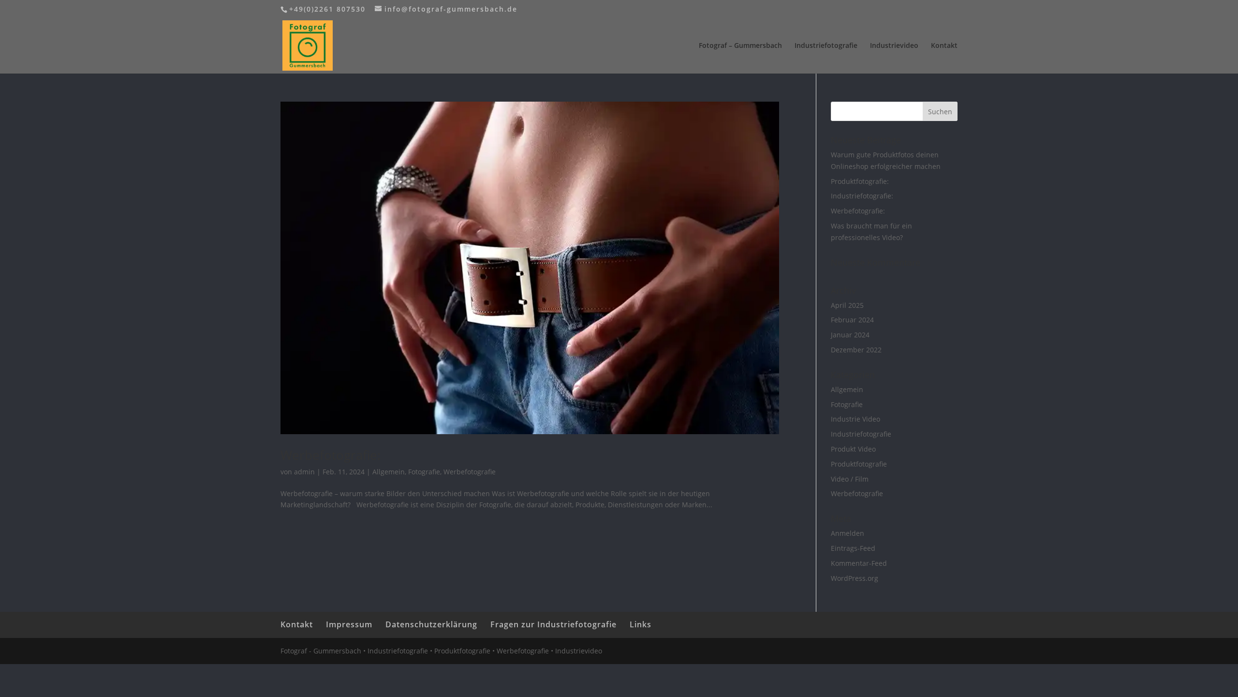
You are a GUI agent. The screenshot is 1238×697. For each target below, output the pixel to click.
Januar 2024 (850, 334)
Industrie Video (855, 419)
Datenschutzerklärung (431, 624)
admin (304, 471)
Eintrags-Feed (853, 548)
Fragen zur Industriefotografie (553, 624)
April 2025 (847, 305)
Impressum (349, 624)
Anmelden (847, 533)
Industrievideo (894, 46)
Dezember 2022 (856, 349)
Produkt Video (853, 449)
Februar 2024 (852, 319)
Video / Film (850, 479)
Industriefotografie (826, 46)
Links (640, 624)
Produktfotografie (859, 464)
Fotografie (424, 471)
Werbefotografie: (330, 455)
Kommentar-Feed (859, 563)
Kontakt (944, 46)
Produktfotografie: (860, 181)
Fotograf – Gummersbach (740, 46)
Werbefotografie (469, 471)
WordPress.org (854, 578)
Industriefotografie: (862, 195)
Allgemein (388, 471)
